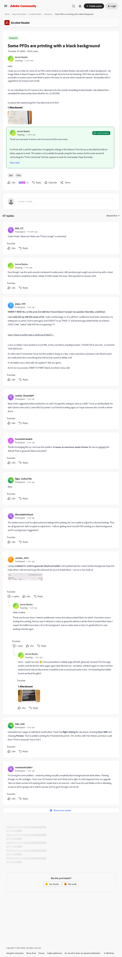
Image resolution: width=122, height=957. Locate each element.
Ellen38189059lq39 (24, 514)
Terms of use (31, 953)
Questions (48, 14)
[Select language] (80, 6)
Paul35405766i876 (23, 439)
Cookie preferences (54, 953)
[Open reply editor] (61, 201)
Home (7, 14)
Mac (11, 175)
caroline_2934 (21, 558)
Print (19, 175)
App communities (19, 14)
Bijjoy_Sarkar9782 (23, 478)
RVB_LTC (19, 228)
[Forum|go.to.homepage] (23, 6)
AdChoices (110, 953)
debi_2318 (19, 724)
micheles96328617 (23, 767)
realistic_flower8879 (24, 395)
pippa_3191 (20, 303)
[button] (6, 7)
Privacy (41, 953)
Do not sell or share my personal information (82, 953)
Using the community (15, 953)
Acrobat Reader (35, 14)
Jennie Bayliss (21, 57)
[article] (60, 239)
